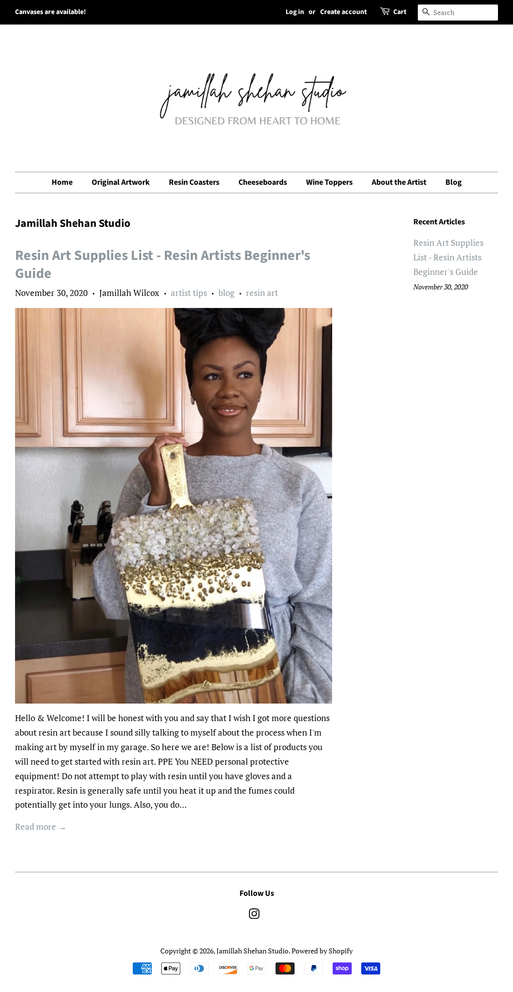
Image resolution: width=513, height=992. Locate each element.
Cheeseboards (262, 182)
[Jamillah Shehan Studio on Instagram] (254, 915)
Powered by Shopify (322, 950)
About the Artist (399, 182)
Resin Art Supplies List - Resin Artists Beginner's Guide (162, 264)
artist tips (189, 292)
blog (226, 292)
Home (62, 182)
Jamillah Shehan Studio (252, 950)
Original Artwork (121, 182)
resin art (262, 292)
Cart (399, 12)
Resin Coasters (194, 182)
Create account (343, 12)
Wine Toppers (329, 182)
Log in (295, 12)
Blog (453, 182)
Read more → (41, 826)
